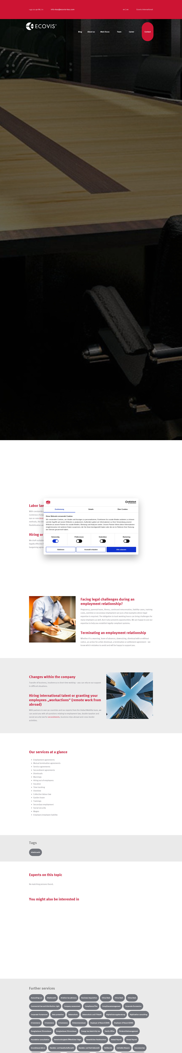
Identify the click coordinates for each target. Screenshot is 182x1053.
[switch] (79, 541)
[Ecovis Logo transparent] (41, 23)
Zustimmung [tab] (59, 509)
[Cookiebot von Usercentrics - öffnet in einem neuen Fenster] (127, 502)
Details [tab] (91, 509)
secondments (54, 717)
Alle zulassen (121, 549)
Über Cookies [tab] (123, 509)
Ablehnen (60, 549)
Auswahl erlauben (91, 549)
